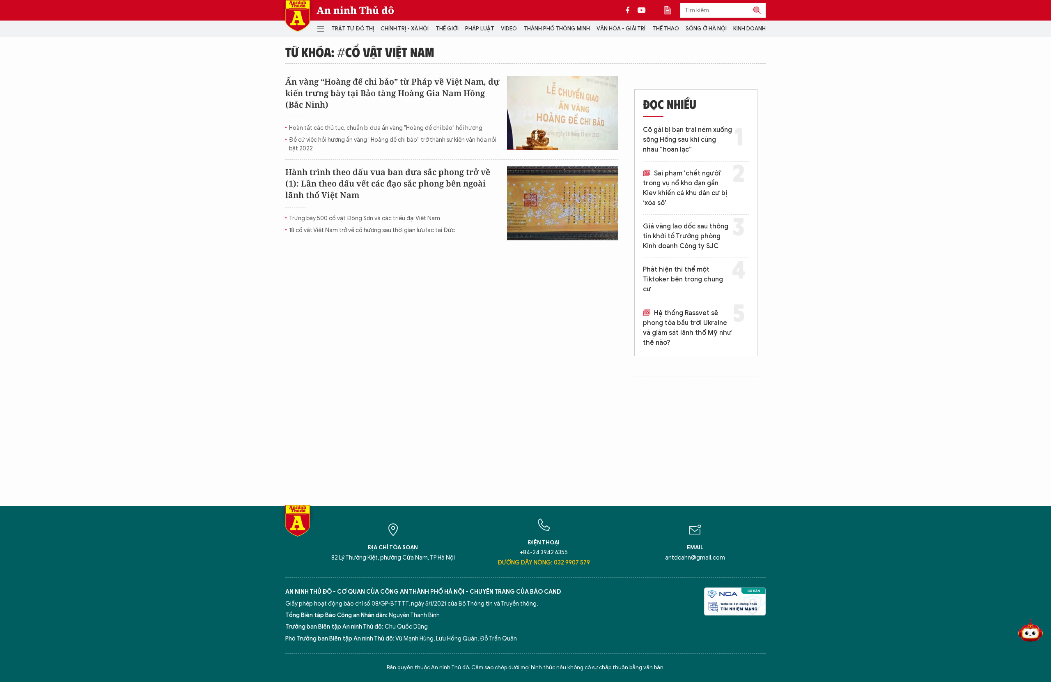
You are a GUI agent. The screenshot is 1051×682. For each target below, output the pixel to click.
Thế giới (447, 28)
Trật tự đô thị (352, 28)
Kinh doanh (749, 28)
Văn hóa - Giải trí (621, 28)
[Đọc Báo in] (671, 10)
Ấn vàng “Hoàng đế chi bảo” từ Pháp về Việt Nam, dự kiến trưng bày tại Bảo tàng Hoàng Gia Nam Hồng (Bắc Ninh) (392, 93)
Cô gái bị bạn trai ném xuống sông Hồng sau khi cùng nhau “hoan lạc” (687, 140)
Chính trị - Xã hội (405, 28)
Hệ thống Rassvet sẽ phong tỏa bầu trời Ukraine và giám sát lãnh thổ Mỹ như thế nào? (687, 328)
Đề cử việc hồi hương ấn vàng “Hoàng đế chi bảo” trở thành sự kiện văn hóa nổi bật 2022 (392, 144)
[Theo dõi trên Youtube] (642, 10)
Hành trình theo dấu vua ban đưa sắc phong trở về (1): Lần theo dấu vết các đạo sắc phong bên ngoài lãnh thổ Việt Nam (387, 183)
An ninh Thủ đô (355, 10)
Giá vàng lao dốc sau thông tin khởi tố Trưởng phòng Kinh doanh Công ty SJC (685, 236)
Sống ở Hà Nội (706, 28)
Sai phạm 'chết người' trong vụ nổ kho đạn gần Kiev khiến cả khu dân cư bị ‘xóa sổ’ (685, 188)
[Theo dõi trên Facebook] (630, 10)
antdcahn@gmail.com (695, 557)
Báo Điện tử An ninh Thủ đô (298, 16)
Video (509, 28)
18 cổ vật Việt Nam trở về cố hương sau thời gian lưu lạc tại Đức (372, 230)
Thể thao (665, 28)
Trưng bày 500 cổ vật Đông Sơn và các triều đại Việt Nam (364, 218)
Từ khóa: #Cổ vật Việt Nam (359, 51)
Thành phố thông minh (556, 28)
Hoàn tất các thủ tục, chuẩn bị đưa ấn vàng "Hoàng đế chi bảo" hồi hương (385, 127)
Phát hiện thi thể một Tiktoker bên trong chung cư (683, 279)
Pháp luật (479, 28)
